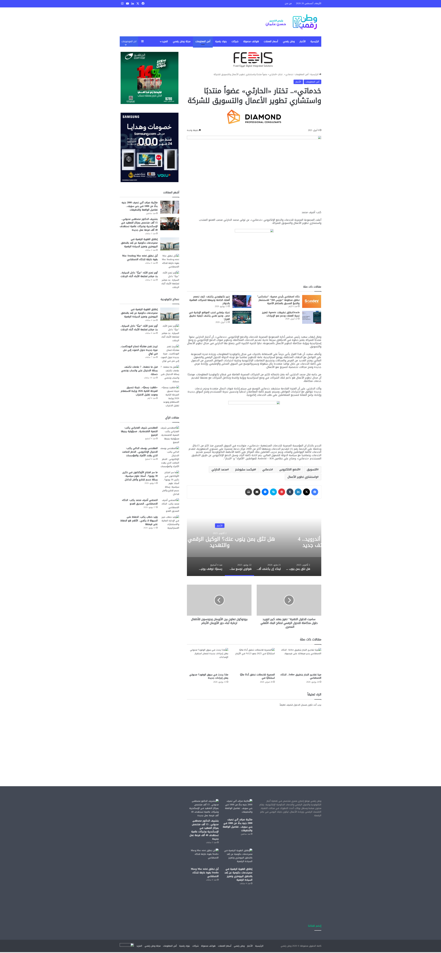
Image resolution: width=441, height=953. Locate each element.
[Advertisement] (254, 739)
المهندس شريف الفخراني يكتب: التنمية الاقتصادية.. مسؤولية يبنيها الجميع (139, 431)
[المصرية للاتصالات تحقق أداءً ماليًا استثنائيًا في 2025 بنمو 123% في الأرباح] (254, 659)
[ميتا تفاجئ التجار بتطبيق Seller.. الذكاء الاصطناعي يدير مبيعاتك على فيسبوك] (300, 659)
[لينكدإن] (298, 491)
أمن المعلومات (202, 41)
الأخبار (303, 41)
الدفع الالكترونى (289, 469)
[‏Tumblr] (289, 491)
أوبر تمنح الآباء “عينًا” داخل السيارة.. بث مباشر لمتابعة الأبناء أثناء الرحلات (139, 274)
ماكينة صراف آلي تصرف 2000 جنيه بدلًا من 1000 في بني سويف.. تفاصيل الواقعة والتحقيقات (140, 206)
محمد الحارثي (219, 469)
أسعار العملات (271, 41)
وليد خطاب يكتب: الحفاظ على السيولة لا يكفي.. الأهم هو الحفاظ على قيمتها (139, 521)
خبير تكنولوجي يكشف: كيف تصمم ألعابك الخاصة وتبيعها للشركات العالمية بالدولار (209, 300)
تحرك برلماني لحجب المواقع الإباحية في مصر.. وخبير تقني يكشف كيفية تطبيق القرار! (209, 316)
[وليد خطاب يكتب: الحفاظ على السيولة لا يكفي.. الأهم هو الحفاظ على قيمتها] (169, 522)
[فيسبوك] (314, 491)
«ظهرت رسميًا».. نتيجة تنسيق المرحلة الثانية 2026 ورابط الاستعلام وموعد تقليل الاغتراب (139, 391)
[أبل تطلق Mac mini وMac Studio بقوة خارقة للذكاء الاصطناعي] (169, 261)
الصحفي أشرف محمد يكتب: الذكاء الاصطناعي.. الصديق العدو (140, 502)
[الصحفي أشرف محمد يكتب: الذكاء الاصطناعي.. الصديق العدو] (169, 505)
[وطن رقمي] (291, 21)
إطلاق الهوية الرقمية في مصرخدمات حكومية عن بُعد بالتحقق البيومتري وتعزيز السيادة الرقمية (139, 243)
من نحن (288, 3)
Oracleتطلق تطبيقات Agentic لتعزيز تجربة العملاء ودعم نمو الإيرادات (281, 314)
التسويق (312, 469)
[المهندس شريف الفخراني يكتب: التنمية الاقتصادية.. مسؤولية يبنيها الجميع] (169, 435)
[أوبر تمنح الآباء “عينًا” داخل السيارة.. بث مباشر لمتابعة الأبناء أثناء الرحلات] (169, 280)
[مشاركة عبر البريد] (256, 491)
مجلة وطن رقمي (182, 41)
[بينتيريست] (281, 491)
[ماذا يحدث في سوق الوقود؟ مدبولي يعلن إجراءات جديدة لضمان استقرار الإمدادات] (207, 659)
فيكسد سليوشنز (245, 469)
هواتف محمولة (251, 41)
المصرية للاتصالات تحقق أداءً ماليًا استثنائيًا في (257, 676)
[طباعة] (248, 491)
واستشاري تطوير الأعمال (302, 477)
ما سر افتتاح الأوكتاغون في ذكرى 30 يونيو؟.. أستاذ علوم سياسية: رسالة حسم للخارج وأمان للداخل (140, 476)
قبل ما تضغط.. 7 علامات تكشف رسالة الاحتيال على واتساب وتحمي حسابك (139, 370)
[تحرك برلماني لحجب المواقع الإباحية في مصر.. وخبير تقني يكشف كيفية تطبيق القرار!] (241, 317)
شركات (235, 41)
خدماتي (266, 469)
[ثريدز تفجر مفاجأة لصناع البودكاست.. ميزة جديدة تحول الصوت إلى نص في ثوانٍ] (169, 354)
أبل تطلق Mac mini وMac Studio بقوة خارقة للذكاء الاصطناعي (140, 257)
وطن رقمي (289, 41)
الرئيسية (314, 41)
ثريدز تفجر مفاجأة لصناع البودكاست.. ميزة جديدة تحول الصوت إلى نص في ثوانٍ (139, 350)
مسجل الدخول (300, 705)
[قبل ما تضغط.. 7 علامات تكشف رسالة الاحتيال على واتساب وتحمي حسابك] (169, 374)
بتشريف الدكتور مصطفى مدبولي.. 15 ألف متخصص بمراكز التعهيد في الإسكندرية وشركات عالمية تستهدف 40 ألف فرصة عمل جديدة (139, 224)
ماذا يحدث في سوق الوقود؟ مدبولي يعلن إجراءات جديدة (208, 676)
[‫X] (306, 491)
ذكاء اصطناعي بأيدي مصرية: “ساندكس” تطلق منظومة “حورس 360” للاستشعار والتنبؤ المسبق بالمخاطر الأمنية (278, 300)
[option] (298, 566)
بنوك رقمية (221, 41)
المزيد (165, 41)
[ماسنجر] (265, 491)
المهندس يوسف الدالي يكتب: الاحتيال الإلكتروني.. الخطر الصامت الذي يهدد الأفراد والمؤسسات (140, 452)
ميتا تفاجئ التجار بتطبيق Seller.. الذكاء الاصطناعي (300, 676)
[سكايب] (273, 491)
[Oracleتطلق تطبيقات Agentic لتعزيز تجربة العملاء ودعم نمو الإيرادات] (311, 317)
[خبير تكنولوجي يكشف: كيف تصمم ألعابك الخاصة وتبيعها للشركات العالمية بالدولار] (241, 301)
